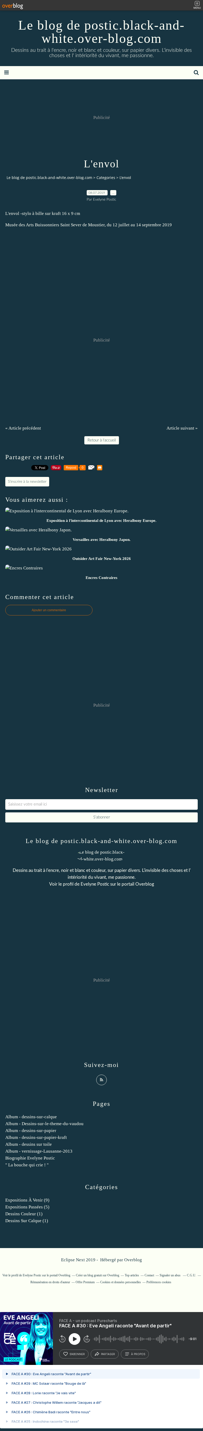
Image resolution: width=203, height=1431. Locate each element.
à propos (138, 1354)
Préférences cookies (158, 1282)
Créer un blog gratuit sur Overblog (97, 1275)
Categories (105, 177)
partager (108, 1354)
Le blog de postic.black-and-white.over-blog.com (101, 32)
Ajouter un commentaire (49, 610)
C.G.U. (191, 1275)
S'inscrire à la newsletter (27, 482)
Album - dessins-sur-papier (30, 1130)
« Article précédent (23, 428)
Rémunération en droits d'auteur (50, 1282)
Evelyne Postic (95, 884)
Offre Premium (85, 1282)
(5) (27, 1206)
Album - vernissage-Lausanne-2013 (38, 1151)
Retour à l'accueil (101, 440)
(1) (24, 1213)
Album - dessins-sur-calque (31, 1116)
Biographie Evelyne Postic (30, 1158)
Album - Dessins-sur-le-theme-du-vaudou (44, 1123)
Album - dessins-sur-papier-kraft (36, 1137)
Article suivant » (182, 428)
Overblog (133, 1259)
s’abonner (77, 1354)
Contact (149, 1275)
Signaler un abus (170, 1275)
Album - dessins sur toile (28, 1144)
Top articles (132, 1275)
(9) (27, 1200)
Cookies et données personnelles (120, 1282)
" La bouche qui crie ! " (27, 1164)
